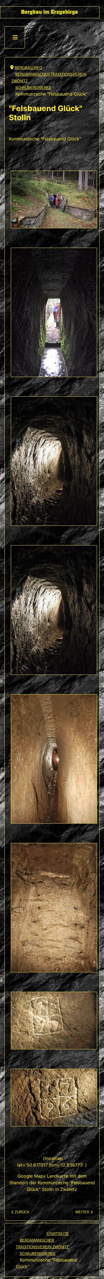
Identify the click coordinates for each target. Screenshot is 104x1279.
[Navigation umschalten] (15, 37)
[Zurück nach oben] (95, 1270)
